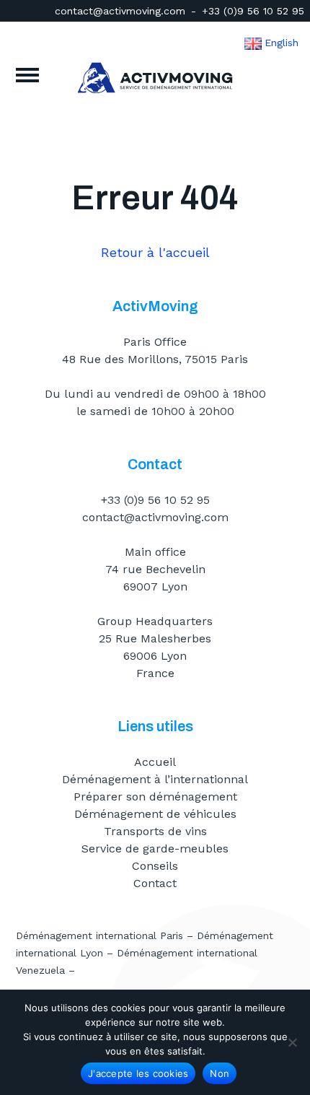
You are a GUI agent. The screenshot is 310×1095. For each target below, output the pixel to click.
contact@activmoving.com (120, 11)
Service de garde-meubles (155, 848)
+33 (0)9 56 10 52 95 (253, 11)
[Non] (292, 1042)
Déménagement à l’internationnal (155, 779)
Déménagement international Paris (99, 935)
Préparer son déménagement (155, 796)
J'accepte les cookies (138, 1073)
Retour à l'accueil (155, 252)
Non (219, 1073)
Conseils (155, 866)
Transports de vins (155, 831)
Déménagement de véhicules (155, 814)
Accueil (155, 762)
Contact (155, 883)
